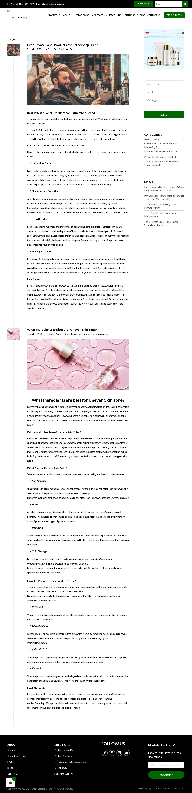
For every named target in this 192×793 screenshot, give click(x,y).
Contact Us (13, 773)
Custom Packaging (63, 756)
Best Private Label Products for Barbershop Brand (62, 45)
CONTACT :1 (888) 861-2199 (19, 3)
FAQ (10, 762)
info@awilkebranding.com (51, 3)
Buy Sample (143, 4)
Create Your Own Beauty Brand (61, 49)
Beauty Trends (151, 139)
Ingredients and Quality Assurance (71, 762)
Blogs (10, 767)
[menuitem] (20, 4)
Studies (71, 451)
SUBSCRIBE (166, 775)
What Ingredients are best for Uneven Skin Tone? (62, 329)
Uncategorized (152, 164)
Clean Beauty (60, 767)
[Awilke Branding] (22, 15)
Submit (164, 114)
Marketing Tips (152, 147)
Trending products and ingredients (92, 334)
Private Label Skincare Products (160, 156)
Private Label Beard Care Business (162, 151)
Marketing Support (63, 773)
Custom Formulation (64, 750)
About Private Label (17, 756)
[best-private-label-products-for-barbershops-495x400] (14, 50)
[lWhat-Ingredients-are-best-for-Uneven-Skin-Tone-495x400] (14, 334)
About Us (12, 750)
